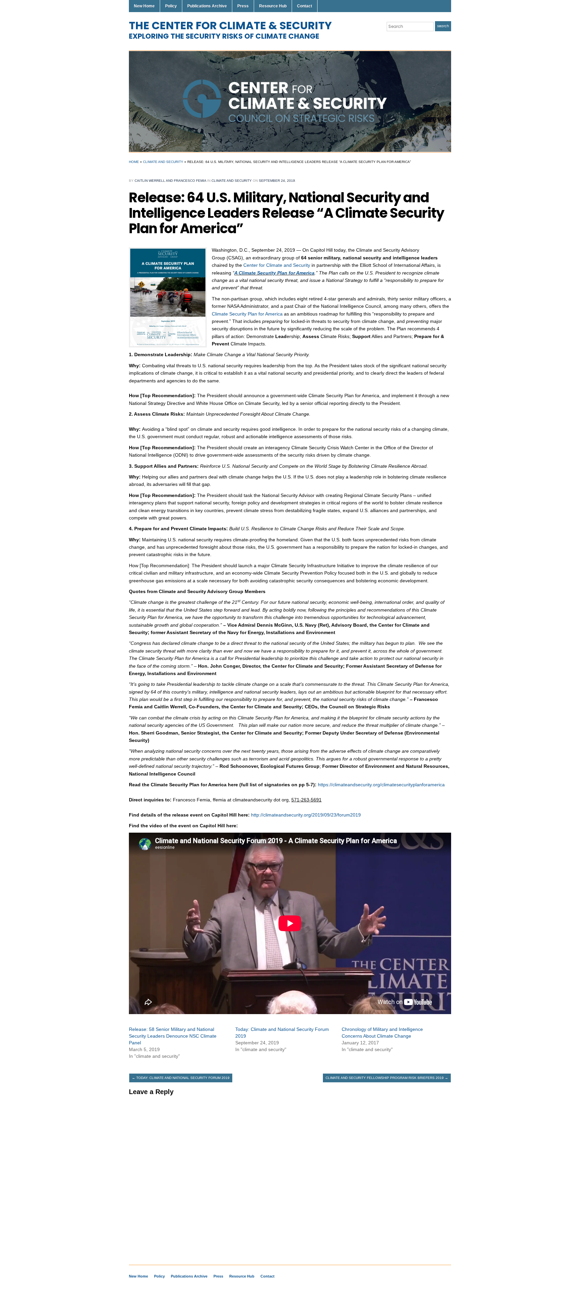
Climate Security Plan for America (247, 314)
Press (243, 6)
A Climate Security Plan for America (274, 273)
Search (443, 26)
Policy (171, 6)
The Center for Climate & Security (230, 25)
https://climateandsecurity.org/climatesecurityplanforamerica (381, 784)
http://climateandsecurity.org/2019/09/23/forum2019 (306, 815)
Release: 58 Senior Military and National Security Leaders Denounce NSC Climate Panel (172, 1036)
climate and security (163, 162)
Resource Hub (273, 6)
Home (134, 162)
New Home (144, 6)
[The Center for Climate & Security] (290, 101)
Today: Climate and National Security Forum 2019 (181, 1078)
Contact (304, 6)
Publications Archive (207, 6)
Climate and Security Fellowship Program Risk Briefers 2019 (387, 1078)
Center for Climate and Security (276, 265)
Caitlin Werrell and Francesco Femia (170, 180)
